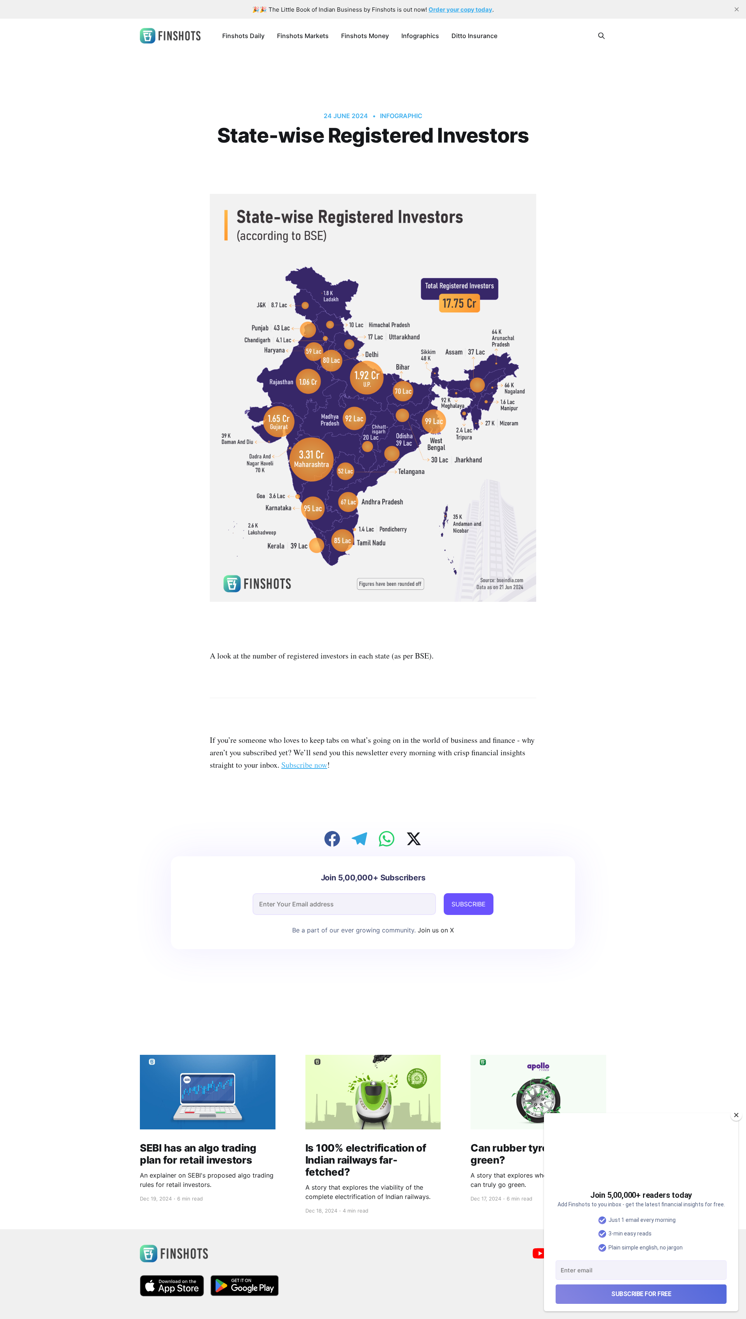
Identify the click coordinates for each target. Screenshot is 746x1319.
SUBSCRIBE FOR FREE (641, 1294)
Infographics (420, 36)
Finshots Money (365, 36)
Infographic (401, 116)
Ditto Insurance (474, 36)
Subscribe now (304, 765)
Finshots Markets (303, 36)
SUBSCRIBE (468, 904)
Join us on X (435, 930)
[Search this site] (601, 36)
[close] (736, 9)
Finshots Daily (243, 36)
